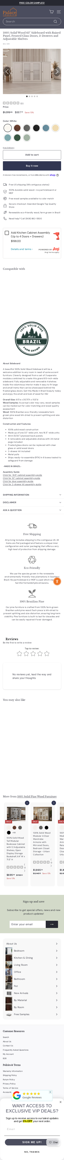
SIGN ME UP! (32, 1142)
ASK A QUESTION (12, 510)
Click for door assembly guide (18, 481)
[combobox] (32, 21)
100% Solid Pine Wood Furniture (37, 796)
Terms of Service (10, 1088)
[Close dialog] (60, 1102)
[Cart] (51, 12)
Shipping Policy (10, 1075)
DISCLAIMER (9, 502)
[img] (11, 103)
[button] (56, 71)
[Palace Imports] (17, 1099)
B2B (4, 1058)
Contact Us (8, 1045)
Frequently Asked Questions (16, 1050)
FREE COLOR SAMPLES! (32, 2)
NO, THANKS (32, 1152)
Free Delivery (8, 148)
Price (6, 106)
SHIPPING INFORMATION (16, 494)
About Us (7, 1041)
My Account (8, 1054)
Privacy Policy (9, 1083)
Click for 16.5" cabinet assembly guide (22, 475)
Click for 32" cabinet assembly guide (21, 478)
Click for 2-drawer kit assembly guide (22, 484)
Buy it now (32, 165)
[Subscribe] (52, 924)
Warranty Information (13, 1071)
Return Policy (9, 1079)
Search (6, 1037)
